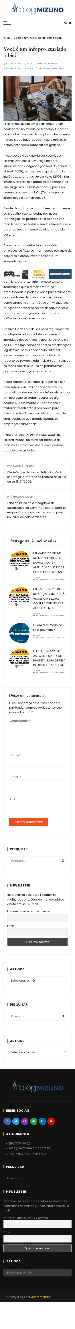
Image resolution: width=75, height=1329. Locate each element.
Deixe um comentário (51, 69)
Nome (15, 755)
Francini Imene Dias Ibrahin (48, 579)
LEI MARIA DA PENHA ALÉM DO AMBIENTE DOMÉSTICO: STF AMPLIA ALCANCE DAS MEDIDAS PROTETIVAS (48, 562)
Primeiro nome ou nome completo (30, 911)
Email (10, 926)
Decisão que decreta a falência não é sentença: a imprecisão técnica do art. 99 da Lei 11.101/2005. (37, 477)
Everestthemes (39, 1297)
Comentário (20, 721)
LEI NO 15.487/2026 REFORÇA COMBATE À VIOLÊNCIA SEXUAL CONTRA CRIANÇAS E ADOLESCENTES (49, 598)
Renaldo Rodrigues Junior (48, 637)
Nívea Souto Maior (22, 69)
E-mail (15, 777)
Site (12, 799)
